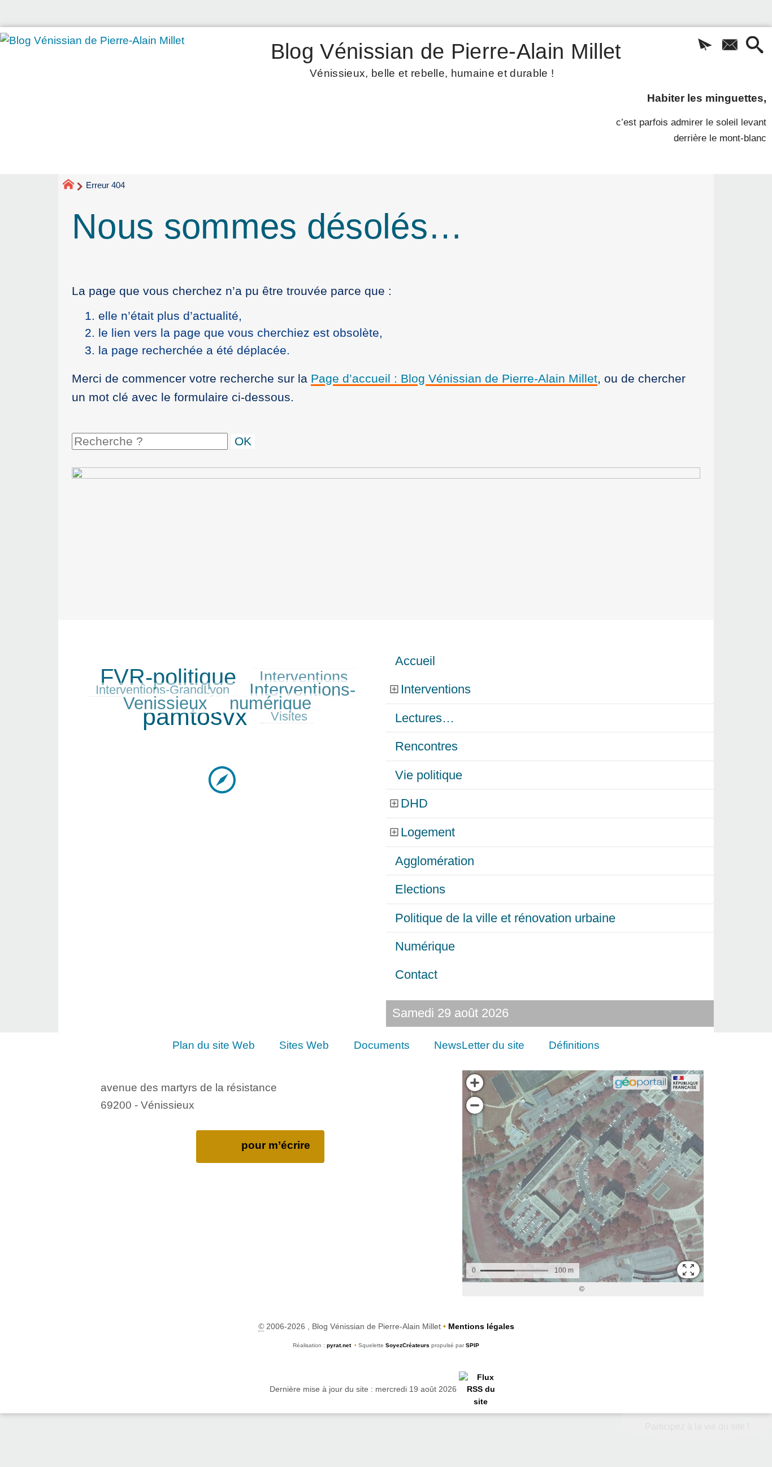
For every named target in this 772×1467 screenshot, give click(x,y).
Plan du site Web (213, 1045)
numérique (270, 703)
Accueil (415, 661)
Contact (416, 974)
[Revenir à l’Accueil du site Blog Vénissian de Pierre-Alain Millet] (108, 100)
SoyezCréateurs (407, 1345)
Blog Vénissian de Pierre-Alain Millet (446, 58)
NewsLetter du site (479, 1045)
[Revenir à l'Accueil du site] (73, 186)
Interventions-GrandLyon (162, 690)
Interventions (303, 677)
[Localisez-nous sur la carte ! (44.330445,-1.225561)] (222, 779)
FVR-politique (168, 677)
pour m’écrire (275, 1145)
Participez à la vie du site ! (697, 1426)
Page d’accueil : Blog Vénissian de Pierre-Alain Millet (454, 378)
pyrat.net (339, 1345)
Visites (289, 716)
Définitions (574, 1045)
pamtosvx (195, 716)
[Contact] (729, 46)
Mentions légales (481, 1326)
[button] (704, 46)
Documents (382, 1045)
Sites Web (304, 1045)
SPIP (472, 1345)
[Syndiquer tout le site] (480, 1389)
